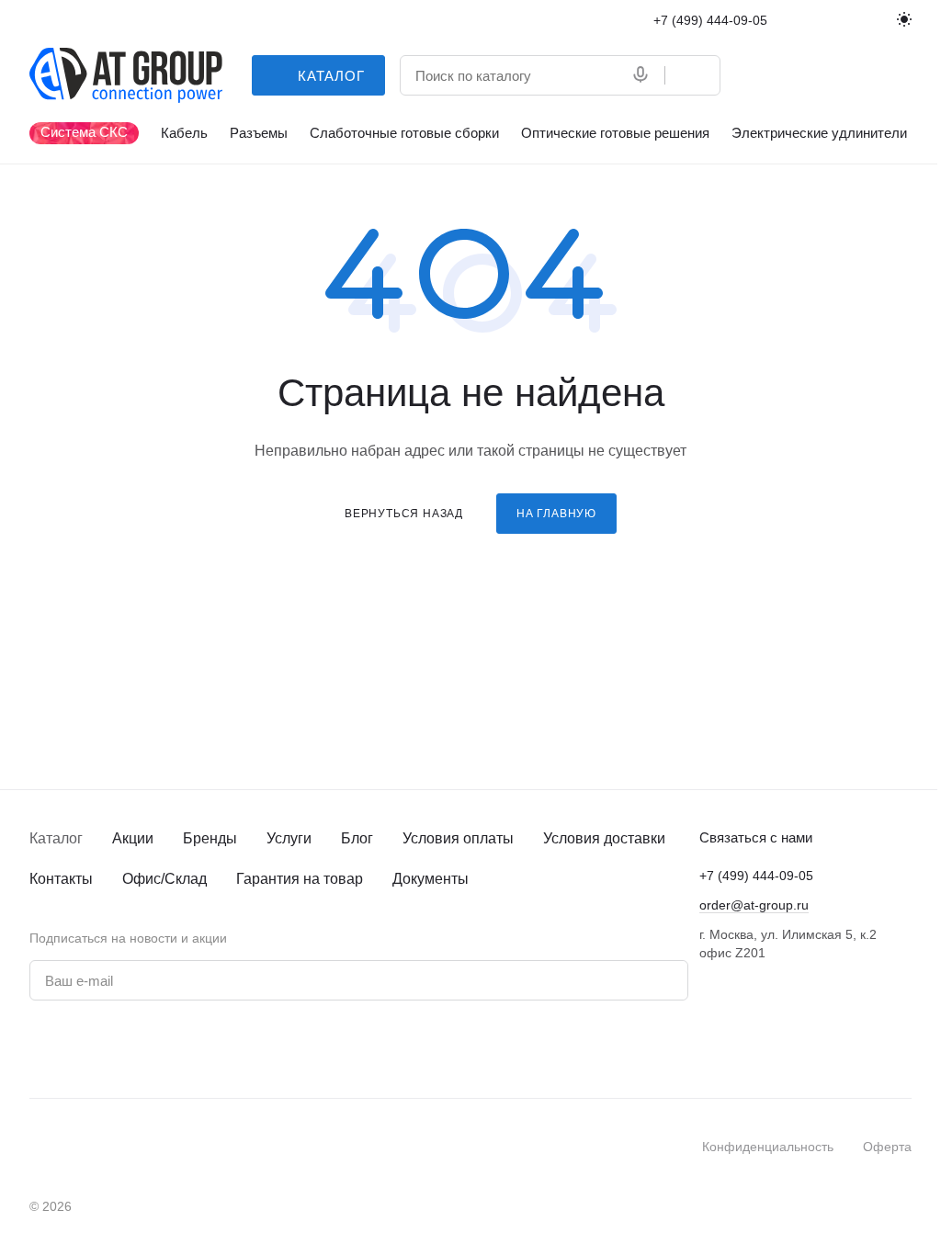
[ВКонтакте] (40, 1049)
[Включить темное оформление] (904, 20)
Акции (132, 838)
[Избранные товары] (854, 75)
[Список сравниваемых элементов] (807, 75)
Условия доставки (604, 838)
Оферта (887, 1146)
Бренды (210, 838)
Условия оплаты (458, 838)
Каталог (56, 838)
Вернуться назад (404, 513)
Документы (430, 879)
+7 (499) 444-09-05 (710, 20)
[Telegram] (77, 1049)
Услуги (289, 838)
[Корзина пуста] (902, 75)
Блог (357, 838)
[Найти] (692, 75)
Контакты (61, 879)
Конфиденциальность (767, 1146)
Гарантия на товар (299, 879)
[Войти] (759, 75)
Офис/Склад (164, 879)
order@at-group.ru (754, 905)
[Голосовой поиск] (644, 75)
